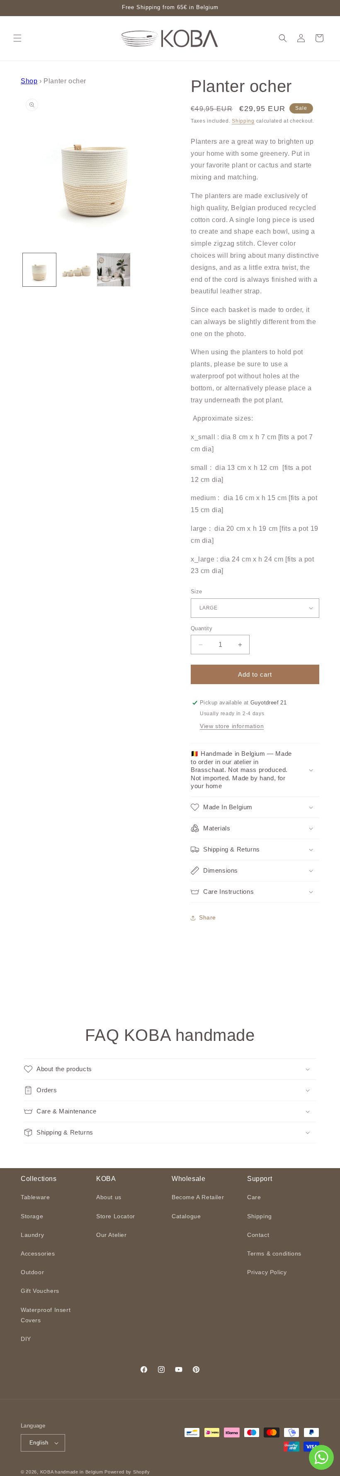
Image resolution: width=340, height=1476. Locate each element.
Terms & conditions (274, 1253)
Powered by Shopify (127, 1471)
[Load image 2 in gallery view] (76, 269)
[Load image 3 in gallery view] (113, 269)
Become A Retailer (198, 1197)
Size (196, 591)
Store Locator (115, 1216)
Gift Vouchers (40, 1290)
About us (108, 1197)
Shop (29, 81)
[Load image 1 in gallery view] (39, 269)
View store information (232, 726)
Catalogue (186, 1216)
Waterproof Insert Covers (45, 1315)
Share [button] (207, 917)
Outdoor (32, 1272)
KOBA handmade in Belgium (71, 1471)
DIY (26, 1339)
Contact (258, 1235)
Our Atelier (111, 1235)
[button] (17, 38)
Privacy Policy (267, 1272)
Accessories (38, 1253)
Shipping (243, 121)
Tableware (35, 1197)
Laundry (32, 1235)
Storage (32, 1216)
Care (254, 1197)
